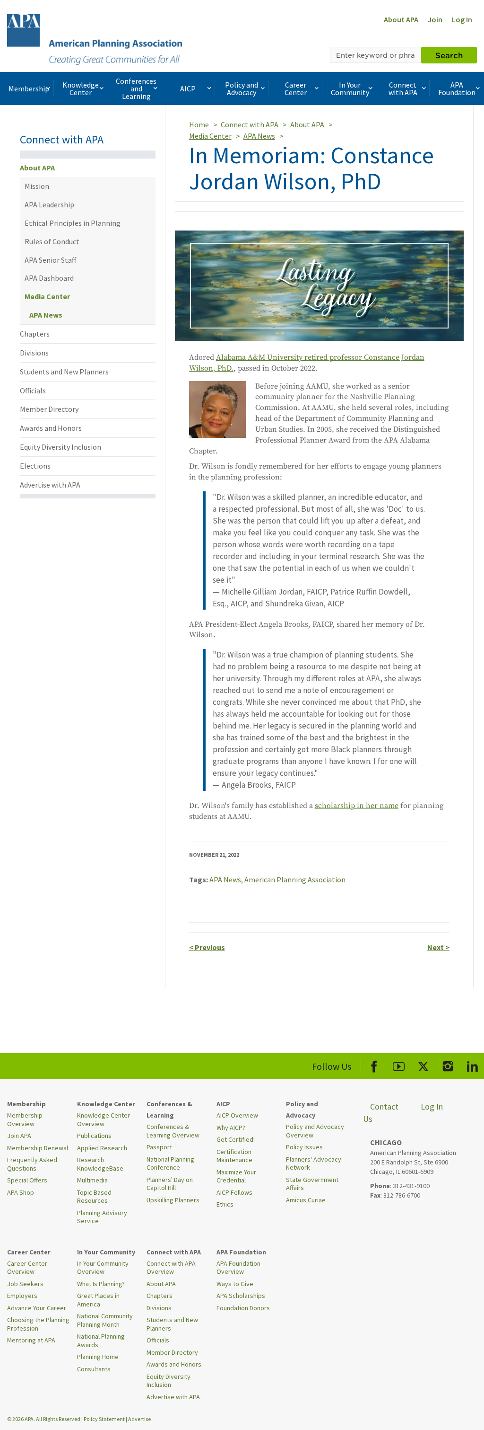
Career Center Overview (27, 1267)
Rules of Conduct (52, 241)
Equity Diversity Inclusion (60, 447)
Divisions (34, 352)
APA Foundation (456, 88)
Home (199, 124)
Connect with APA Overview (171, 1267)
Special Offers (27, 1180)
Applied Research (102, 1148)
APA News (45, 315)
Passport (159, 1147)
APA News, (226, 879)
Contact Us (380, 1112)
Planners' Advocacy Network (313, 1163)
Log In (462, 19)
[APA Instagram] (447, 1064)
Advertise (139, 1418)
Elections (35, 466)
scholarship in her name (356, 805)
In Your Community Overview (103, 1267)
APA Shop (20, 1192)
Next (438, 947)
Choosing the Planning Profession (38, 1323)
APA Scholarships (240, 1295)
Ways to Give (234, 1283)
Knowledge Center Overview (103, 1119)
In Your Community (350, 88)
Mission (37, 186)
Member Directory (49, 409)
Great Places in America (98, 1299)
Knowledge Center (80, 88)
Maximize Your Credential (236, 1176)
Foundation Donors (243, 1308)
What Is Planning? (101, 1283)
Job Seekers (25, 1283)
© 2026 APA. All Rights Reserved (44, 1418)
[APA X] (423, 1064)
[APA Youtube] (398, 1064)
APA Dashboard (49, 278)
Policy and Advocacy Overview (315, 1130)
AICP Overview (237, 1115)
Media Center (47, 296)
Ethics (224, 1204)
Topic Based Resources (94, 1196)
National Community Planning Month (105, 1320)
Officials (33, 390)
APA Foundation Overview (238, 1267)
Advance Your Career (36, 1308)
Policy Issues (304, 1147)
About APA (401, 19)
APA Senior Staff (50, 260)
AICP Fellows (234, 1192)
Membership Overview (25, 1119)
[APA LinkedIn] (472, 1064)
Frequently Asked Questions (32, 1163)
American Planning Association (295, 879)
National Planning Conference (170, 1163)
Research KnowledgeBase (100, 1163)
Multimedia (92, 1180)
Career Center (296, 88)
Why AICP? (230, 1127)
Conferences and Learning (136, 88)
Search (449, 55)
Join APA (19, 1135)
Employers (22, 1295)
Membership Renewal (37, 1148)
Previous (207, 947)
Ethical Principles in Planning (73, 223)
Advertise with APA (50, 484)
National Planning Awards (101, 1340)
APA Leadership (49, 204)
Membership (29, 88)
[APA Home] (94, 38)
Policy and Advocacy (241, 88)
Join (435, 19)
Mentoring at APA (31, 1340)
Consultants (94, 1369)
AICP (188, 88)
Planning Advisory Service (102, 1217)
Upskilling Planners (173, 1200)
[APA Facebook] (374, 1064)
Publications (94, 1135)
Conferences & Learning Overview (173, 1130)
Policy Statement (104, 1418)
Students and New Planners (64, 371)
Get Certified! (235, 1139)
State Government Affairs (312, 1183)
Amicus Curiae (306, 1200)
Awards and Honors (51, 428)
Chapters (35, 333)
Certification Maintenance (234, 1155)
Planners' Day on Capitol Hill (170, 1183)
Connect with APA (403, 88)
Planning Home (98, 1356)
